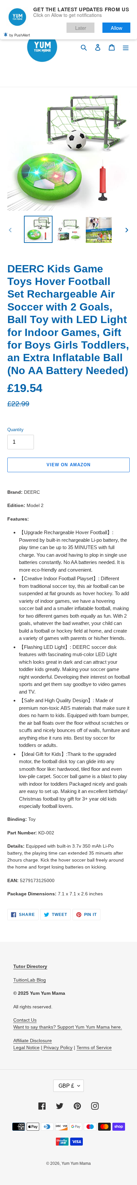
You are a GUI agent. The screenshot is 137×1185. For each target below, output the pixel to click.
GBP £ (66, 1086)
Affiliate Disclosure (32, 1040)
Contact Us (25, 1020)
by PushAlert (19, 34)
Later (80, 27)
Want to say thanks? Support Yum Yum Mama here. (67, 1027)
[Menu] (126, 47)
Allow (116, 27)
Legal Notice (26, 1047)
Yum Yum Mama (76, 1163)
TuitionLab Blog (29, 980)
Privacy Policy (57, 1047)
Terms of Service (94, 1047)
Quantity (15, 429)
